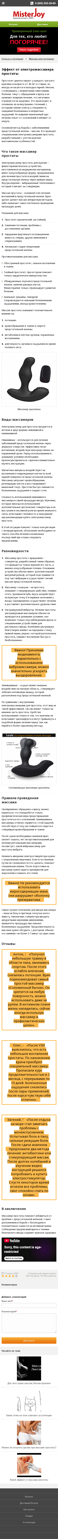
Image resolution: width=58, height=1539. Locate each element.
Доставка (42, 24)
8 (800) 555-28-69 (45, 3)
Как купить (29, 1509)
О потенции (29, 1522)
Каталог (13, 24)
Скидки (29, 1516)
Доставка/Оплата (29, 1503)
